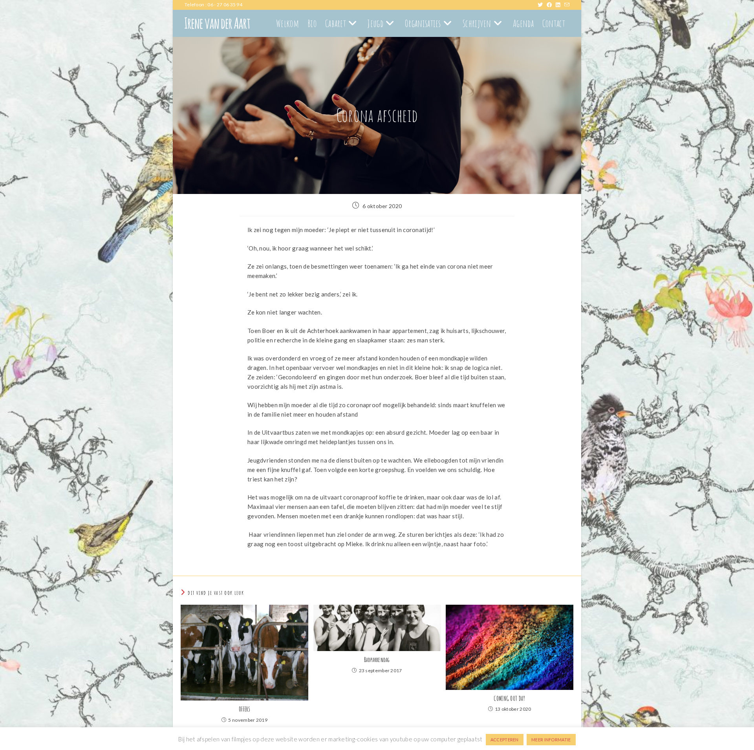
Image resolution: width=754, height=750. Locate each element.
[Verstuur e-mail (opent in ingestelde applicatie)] (566, 5)
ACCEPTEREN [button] (504, 739)
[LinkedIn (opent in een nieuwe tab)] (560, 5)
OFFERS (244, 709)
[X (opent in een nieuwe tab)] (542, 5)
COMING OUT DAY (509, 698)
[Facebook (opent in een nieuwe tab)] (551, 5)
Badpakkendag (377, 660)
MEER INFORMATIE (551, 739)
